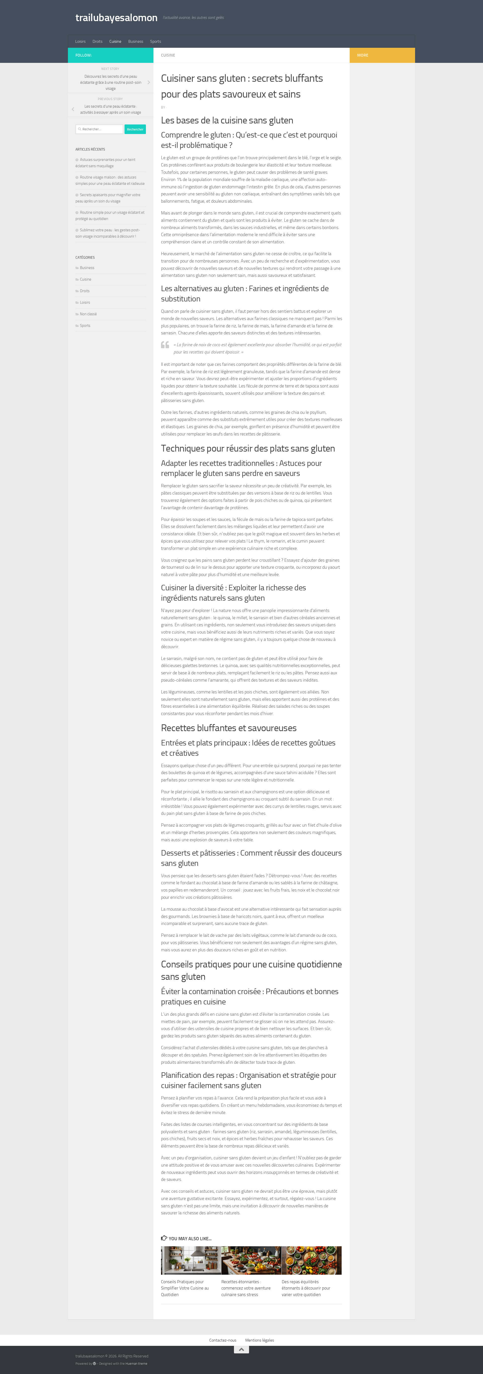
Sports (155, 41)
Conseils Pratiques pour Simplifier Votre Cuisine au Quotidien (185, 1288)
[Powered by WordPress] (94, 1363)
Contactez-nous (222, 1340)
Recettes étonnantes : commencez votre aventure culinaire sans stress (246, 1288)
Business (135, 41)
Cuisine (115, 41)
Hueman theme (136, 1363)
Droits (97, 41)
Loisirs (80, 41)
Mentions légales (259, 1340)
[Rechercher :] (99, 129)
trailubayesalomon (116, 17)
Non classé (88, 314)
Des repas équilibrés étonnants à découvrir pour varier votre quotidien (306, 1288)
